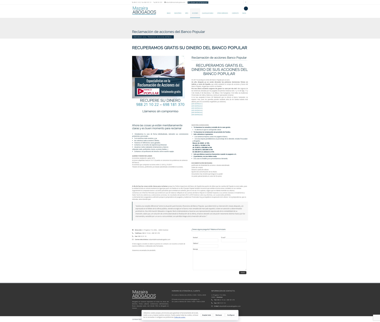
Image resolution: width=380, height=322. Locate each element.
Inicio (169, 13)
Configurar (231, 315)
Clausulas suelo (207, 13)
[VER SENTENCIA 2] (196, 106)
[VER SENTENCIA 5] (196, 112)
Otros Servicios (222, 13)
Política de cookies (179, 317)
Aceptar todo (206, 315)
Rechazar (219, 315)
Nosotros (177, 13)
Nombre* (195, 237)
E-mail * (223, 237)
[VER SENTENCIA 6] (196, 115)
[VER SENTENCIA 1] (196, 104)
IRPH (186, 13)
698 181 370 (173, 104)
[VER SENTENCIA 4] (196, 110)
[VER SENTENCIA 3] (196, 108)
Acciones (195, 13)
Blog (244, 13)
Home (144, 37)
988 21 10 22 (147, 104)
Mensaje (195, 249)
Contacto (235, 13)
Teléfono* (195, 243)
